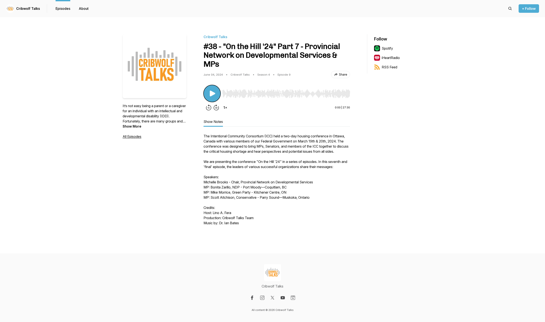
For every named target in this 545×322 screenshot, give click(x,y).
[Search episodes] (510, 8)
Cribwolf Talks (28, 8)
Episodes (63, 8)
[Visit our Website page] (293, 298)
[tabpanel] (277, 182)
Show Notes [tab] (213, 121)
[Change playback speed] (225, 108)
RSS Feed (389, 67)
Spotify (387, 48)
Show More (132, 126)
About (84, 8)
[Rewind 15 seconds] (209, 108)
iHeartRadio (391, 58)
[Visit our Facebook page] (252, 298)
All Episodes (132, 136)
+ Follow (529, 8)
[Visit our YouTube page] (283, 298)
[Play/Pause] (212, 93)
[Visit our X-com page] (272, 298)
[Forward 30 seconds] (216, 108)
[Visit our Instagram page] (262, 298)
